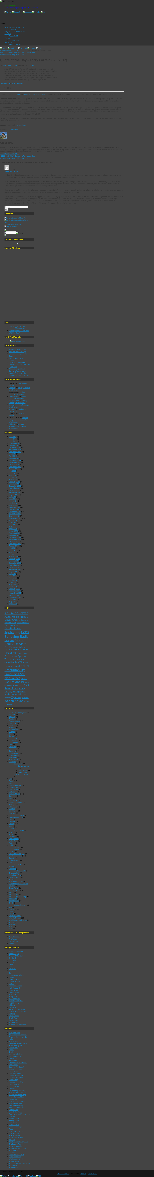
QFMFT (17, 94)
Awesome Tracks (14, 616)
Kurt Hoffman (14, 1086)
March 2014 (13, 479)
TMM (4, 65)
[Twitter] (8, 12)
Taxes (11, 892)
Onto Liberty (13, 1110)
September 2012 (15, 518)
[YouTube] (36, 12)
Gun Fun (12, 792)
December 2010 (15, 563)
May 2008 (12, 601)
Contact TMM (14, 40)
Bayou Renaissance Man (18, 1043)
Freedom (25, 653)
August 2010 (13, 571)
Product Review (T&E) (17, 854)
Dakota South (14, 1058)
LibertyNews (13, 396)
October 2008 (14, 595)
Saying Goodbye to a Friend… (17, 393)
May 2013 (12, 501)
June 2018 (12, 437)
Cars (10, 734)
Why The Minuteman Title (14, 27)
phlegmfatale (14, 401)
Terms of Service (15, 44)
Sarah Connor (14, 1016)
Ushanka (12, 1152)
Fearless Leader (21, 649)
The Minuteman (11, 5)
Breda (11, 1052)
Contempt (18, 633)
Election (17, 847)
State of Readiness (16, 881)
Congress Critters (12, 625)
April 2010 (13, 580)
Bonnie (11, 962)
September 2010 (15, 569)
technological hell (18, 694)
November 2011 (15, 539)
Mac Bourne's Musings (17, 1093)
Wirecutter (13, 1165)
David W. (12, 969)
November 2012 (15, 514)
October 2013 (14, 490)
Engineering (13, 753)
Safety (22, 688)
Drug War (8, 647)
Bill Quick (12, 958)
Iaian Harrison (14, 981)
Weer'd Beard (14, 1161)
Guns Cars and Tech (16, 1075)
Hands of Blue (17, 662)
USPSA (11, 914)
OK (6, 209)
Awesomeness (14, 721)
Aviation (12, 719)
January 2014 (14, 484)
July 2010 (12, 574)
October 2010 (14, 567)
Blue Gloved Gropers (16, 618)
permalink (14, 130)
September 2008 (15, 597)
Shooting (16, 692)
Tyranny (16, 697)
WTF (10, 929)
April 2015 (13, 456)
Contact (7, 38)
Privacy (11, 851)
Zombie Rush (14, 1167)
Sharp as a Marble (16, 1131)
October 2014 (14, 464)
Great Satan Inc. (15, 979)
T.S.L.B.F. (12, 1140)
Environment (14, 755)
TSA (10, 907)
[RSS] (43, 12)
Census (12, 736)
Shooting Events (20, 871)
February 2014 (14, 482)
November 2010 (15, 565)
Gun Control (22, 770)
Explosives (9, 649)
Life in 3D (12, 1088)
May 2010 (12, 578)
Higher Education (15, 802)
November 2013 (15, 488)
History (11, 804)
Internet (12, 813)
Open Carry (22, 772)
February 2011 (14, 559)
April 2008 (13, 604)
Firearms (10, 653)
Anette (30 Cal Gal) (16, 956)
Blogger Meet (19, 830)
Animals (12, 715)
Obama (16, 849)
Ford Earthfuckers (20, 905)
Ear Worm (12, 747)
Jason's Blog (13, 1080)
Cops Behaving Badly (17, 634)
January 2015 (14, 458)
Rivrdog (12, 1014)
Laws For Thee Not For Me (15, 676)
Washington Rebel (16, 1159)
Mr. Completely (14, 999)
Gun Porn (12, 796)
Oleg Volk (12, 1007)
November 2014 (15, 462)
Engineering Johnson (17, 975)
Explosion (22, 647)
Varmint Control (15, 916)
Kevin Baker (13, 990)
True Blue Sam (14, 1150)
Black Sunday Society (17, 1045)
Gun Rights (18, 764)
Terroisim (8, 698)
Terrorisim (13, 899)
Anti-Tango (13, 939)
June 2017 (12, 439)
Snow (11, 879)
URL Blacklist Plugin (16, 333)
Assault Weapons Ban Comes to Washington (17, 370)
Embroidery (18, 864)
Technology (13, 894)
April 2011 (13, 554)
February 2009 (14, 589)
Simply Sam (13, 1020)
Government (13, 787)
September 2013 (15, 492)
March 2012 (13, 531)
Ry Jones (12, 943)
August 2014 (13, 469)
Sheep (11, 866)
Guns (11, 798)
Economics (13, 749)
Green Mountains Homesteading (15, 1070)
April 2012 (13, 529)
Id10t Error (13, 811)
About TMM (13, 36)
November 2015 (15, 449)
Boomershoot (10, 622)
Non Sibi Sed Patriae (16, 1107)
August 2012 (13, 520)
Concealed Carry (24, 766)
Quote (27, 685)
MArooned (13, 1099)
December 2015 (15, 447)
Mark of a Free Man (16, 1097)
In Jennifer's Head (16, 1078)
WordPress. (92, 1174)
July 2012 (12, 522)
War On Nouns (14, 918)
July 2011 (12, 548)
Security (8, 691)
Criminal (19, 640)
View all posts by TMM (9, 154)
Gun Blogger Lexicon (17, 326)
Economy (15, 647)
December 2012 (15, 512)
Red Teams (13, 1122)
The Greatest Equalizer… (18, 349)
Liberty (11, 824)
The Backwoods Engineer (18, 1142)
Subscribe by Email (13, 224)
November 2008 (15, 593)
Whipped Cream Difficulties (19, 1163)
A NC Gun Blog (14, 1033)
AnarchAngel (14, 954)
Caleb (11, 964)
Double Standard (15, 644)
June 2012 (12, 524)
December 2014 (15, 460)
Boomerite (25, 620)
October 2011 (14, 542)
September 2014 (15, 467)
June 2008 (12, 599)
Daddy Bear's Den (16, 1056)
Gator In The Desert (16, 1067)
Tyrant (25, 697)
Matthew (12, 994)
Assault (12, 717)
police (20, 682)
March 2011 (13, 556)
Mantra (83, 1174)
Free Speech (13, 759)
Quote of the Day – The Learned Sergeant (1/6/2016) (19, 374)
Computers (13, 740)
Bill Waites (13, 960)
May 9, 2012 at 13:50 (12, 171)
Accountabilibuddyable (17, 712)
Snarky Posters (14, 1135)
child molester (23, 622)
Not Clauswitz (14, 1003)
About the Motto (11, 29)
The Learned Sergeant (17, 1024)
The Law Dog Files (16, 1146)
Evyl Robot (13, 1060)
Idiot (17, 666)
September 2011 (15, 544)
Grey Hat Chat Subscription (15, 32)
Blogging (12, 727)
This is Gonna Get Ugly (17, 352)
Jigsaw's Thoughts (16, 1082)
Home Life (13, 807)
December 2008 (15, 591)
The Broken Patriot (16, 1144)
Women (12, 924)
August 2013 (13, 494)
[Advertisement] (17, 285)
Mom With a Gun (15, 1103)
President (15, 685)
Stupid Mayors (14, 890)
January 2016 (14, 445)
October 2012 (14, 516)
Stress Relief (13, 888)
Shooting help (14, 873)
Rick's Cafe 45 (14, 1125)
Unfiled (16, 50)
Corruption (9, 640)
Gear (11, 783)
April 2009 (13, 586)
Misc (11, 832)
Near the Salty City (16, 1001)
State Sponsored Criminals (19, 331)
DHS (10, 744)
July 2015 (12, 454)
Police (11, 843)
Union (11, 911)
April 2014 (13, 477)
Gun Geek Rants (15, 1073)
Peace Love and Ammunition (19, 1114)
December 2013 (15, 486)
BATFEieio (12, 723)
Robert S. (12, 1129)
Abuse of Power (16, 613)
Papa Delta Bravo (15, 1112)
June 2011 (12, 550)
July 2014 (12, 471)
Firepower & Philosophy (18, 1063)
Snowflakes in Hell (16, 1137)
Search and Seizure (21, 774)
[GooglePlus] (17, 12)
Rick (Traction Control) (17, 1011)
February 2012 (14, 533)
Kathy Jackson (14, 1084)
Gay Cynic (12, 977)
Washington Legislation (18, 920)
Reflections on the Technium (19, 1009)
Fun (10, 779)
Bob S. (11, 1050)
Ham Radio (13, 800)
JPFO (10, 819)
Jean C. (11, 984)
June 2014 (12, 473)
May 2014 (12, 475)
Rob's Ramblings (15, 1127)
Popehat (12, 1116)
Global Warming (15, 785)
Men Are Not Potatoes (17, 1101)
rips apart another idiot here (34, 94)
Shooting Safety (15, 875)
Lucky (11, 826)
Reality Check (14, 1118)
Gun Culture (13, 789)
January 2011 (14, 561)
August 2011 (13, 546)
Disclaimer (9, 42)
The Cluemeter (14, 1022)
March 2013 (13, 505)
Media (11, 828)
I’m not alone (21, 125)
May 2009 (12, 584)
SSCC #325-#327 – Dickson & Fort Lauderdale (17, 52)
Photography (14, 839)
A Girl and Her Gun (16, 951)
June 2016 (12, 441)
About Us (8, 34)
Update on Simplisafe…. (18, 362)
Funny (11, 781)
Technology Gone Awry (17, 896)
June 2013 (12, 499)
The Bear (12, 409)
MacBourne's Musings (17, 1095)
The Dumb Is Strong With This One (14, 55)
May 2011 (12, 552)
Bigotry (11, 725)
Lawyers (12, 822)
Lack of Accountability (17, 668)
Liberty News (14, 992)
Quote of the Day (15, 856)
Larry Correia (5, 83)
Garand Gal (13, 1065)
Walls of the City (15, 1157)
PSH (21, 685)
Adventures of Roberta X (18, 1035)
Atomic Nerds (14, 1041)
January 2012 (14, 535)
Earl (10, 973)
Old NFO (12, 388)
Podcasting (13, 841)
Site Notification (15, 877)
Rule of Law (11, 688)
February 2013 (14, 507)
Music (11, 834)
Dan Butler (13, 966)
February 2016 (14, 443)
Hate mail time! (17, 83)
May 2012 (12, 527)
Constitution (13, 742)
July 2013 (12, 497)
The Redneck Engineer (17, 1148)
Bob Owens (13, 1048)
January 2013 (14, 509)
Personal (12, 837)
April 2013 (13, 503)
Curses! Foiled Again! (17, 1054)
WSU (11, 926)
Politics (11, 845)
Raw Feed (24, 218)
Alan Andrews (14, 937)
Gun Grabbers (14, 794)
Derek (11, 971)
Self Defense (13, 860)
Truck (11, 903)
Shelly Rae (13, 1018)
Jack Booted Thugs (16, 817)
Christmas (13, 738)
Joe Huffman (13, 941)
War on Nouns (14, 701)
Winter (11, 922)
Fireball (19, 653)
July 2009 (12, 582)
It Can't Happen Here (17, 329)
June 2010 (12, 576)
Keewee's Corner (15, 986)
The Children (14, 901)
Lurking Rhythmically (17, 1090)
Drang (11, 405)
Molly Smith (13, 996)
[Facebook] (27, 12)
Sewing (12, 862)
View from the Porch (16, 1155)
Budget (12, 732)
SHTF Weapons (14, 1133)
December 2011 (15, 537)
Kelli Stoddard (14, 988)
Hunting (12, 809)
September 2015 (15, 452)
